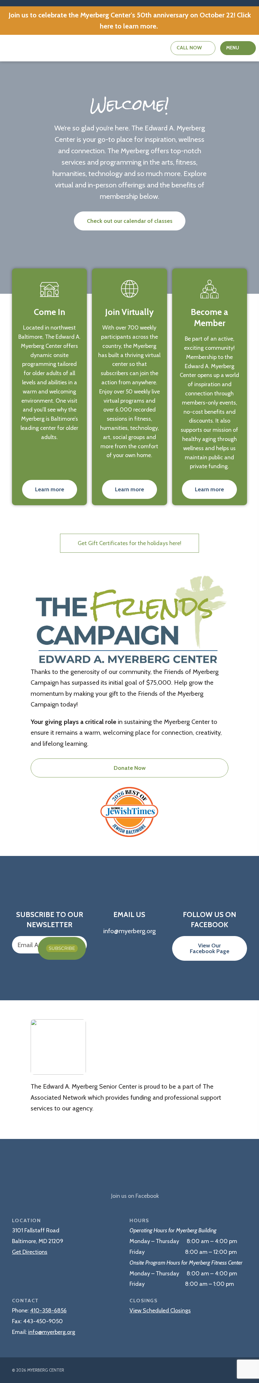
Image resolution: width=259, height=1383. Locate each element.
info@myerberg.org (51, 1332)
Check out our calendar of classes (129, 220)
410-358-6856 (48, 1310)
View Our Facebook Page (209, 948)
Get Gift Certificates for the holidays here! (129, 543)
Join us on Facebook (135, 1195)
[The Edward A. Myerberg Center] (129, 1172)
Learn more (49, 489)
